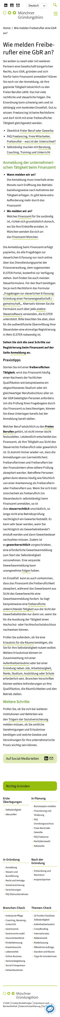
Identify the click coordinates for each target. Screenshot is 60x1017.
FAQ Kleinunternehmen (17, 894)
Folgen (26, 570)
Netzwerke (39, 846)
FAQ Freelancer (41, 837)
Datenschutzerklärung (29, 1006)
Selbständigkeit (13, 809)
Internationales (41, 933)
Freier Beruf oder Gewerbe (36, 131)
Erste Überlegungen (12, 800)
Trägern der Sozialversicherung (28, 719)
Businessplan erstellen (45, 806)
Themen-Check (41, 908)
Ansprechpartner (42, 879)
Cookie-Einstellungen (22, 1003)
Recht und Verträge (15, 880)
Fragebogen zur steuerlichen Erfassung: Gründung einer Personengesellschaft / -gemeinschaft (28, 298)
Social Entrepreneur (15, 965)
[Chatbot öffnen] (50, 1008)
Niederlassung (41, 942)
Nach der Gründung (38, 861)
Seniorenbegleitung (15, 961)
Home (7, 28)
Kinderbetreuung (14, 942)
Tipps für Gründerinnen (45, 956)
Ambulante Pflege (14, 915)
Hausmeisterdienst (15, 938)
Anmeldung (18, 353)
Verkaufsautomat (14, 970)
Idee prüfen (11, 814)
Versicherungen (13, 889)
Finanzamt (24, 216)
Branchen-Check (14, 908)
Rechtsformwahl (42, 841)
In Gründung (11, 860)
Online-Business (14, 956)
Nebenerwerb (40, 938)
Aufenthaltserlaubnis (16, 663)
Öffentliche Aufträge (44, 947)
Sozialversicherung (15, 885)
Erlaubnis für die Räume (18, 643)
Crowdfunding (41, 929)
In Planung (38, 798)
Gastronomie (12, 929)
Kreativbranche (13, 947)
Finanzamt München (25, 237)
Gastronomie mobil (15, 933)
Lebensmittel (12, 951)
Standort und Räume (44, 951)
